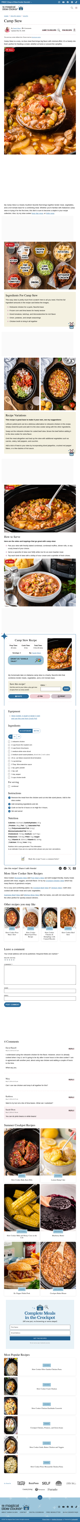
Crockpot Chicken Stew (55, 881)
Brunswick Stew (21, 878)
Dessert (58, 1175)
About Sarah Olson (10, 1512)
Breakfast (58, 1231)
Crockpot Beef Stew (41, 888)
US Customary (25, 731)
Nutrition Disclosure (57, 1519)
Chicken (47, 1365)
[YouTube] (63, 2)
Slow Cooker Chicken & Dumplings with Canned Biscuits (49, 935)
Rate (19, 696)
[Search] (72, 8)
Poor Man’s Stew (37, 878)
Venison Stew (56, 888)
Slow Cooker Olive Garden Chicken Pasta (47, 1369)
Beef (11, 928)
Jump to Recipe (49, 30)
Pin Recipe (67, 30)
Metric (36, 731)
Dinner (68, 928)
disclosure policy (36, 37)
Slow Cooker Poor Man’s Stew (11, 933)
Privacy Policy (46, 1519)
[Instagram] (59, 2)
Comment (8, 964)
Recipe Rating (9, 958)
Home (6, 16)
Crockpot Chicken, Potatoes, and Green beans (46, 1427)
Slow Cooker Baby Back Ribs (21, 1180)
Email (43, 685)
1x (10, 736)
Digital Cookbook (36, 1512)
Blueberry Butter (58, 1235)
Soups (25, 16)
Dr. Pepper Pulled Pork (22, 1293)
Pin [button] (41, 696)
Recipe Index (16, 16)
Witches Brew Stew (31, 895)
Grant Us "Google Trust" (19, 660)
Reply (71, 1049)
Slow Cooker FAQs (70, 1512)
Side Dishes (22, 1231)
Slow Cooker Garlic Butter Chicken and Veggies (47, 1447)
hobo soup (50, 213)
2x (14, 736)
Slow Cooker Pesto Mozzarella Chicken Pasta (47, 1466)
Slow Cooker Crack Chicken (47, 1389)
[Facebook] (68, 2)
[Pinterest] (72, 2)
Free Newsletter (53, 1512)
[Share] (10, 50)
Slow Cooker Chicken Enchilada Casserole (47, 1408)
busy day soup (37, 213)
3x (19, 736)
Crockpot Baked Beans (58, 1293)
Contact (23, 1512)
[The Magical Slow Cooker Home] (12, 7)
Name (6, 988)
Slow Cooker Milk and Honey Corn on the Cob (22, 1236)
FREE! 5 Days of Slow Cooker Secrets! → (17, 2)
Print (62, 696)
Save (66, 688)
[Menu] (76, 8)
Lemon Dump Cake (58, 1180)
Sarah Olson (17, 28)
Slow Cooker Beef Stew (68, 933)
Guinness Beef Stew (12, 895)
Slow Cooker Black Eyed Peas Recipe (31, 934)
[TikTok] (76, 2)
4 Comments (27, 28)
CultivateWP (74, 1519)
